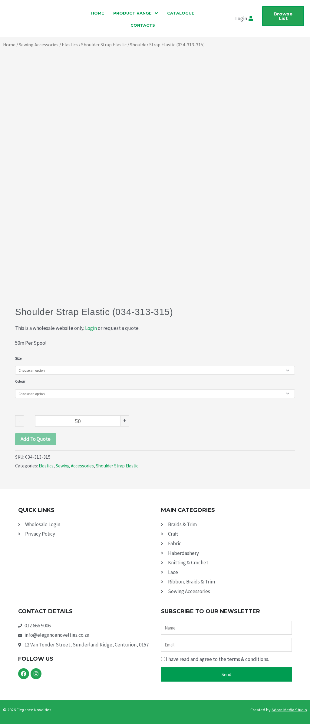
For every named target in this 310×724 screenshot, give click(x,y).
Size (18, 358)
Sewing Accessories (38, 45)
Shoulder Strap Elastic (104, 45)
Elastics (70, 45)
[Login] (252, 19)
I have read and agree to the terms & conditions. (217, 659)
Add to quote (36, 439)
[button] (136, 13)
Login (91, 328)
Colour (20, 381)
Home (9, 45)
